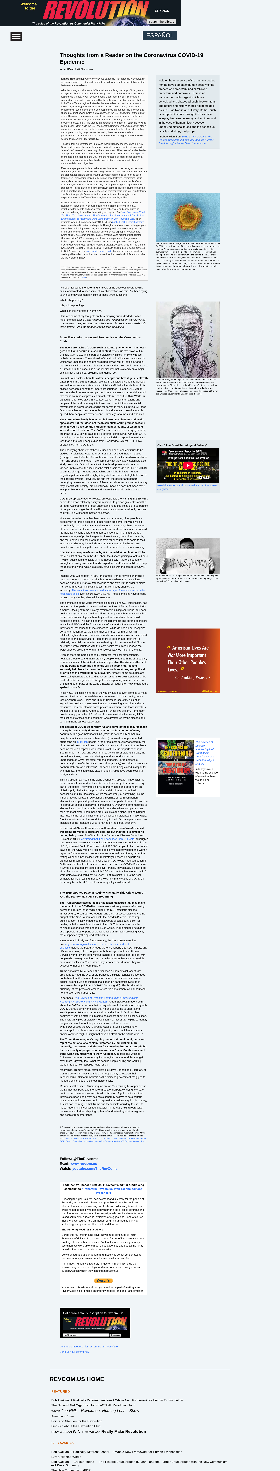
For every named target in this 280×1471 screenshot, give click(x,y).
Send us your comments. (74, 1351)
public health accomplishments (128, 222)
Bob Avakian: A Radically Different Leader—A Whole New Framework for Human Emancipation (117, 1400)
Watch (95, 1411)
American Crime (62, 1416)
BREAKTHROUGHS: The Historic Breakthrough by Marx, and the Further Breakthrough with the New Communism (186, 140)
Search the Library (161, 21)
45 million (82, 741)
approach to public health (99, 251)
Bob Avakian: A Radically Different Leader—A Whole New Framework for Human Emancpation (116, 1451)
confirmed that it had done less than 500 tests (107, 839)
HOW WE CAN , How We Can (98, 1431)
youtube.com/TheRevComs (94, 1169)
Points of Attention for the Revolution (76, 1421)
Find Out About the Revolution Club (75, 1426)
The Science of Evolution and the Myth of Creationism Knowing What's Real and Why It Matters (204, 753)
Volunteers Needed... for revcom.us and (89, 1346)
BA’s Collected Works (66, 1456)
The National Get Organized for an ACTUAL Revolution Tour (93, 1405)
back (84, 277)
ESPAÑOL (162, 10)
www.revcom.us (83, 1164)
